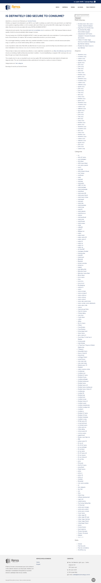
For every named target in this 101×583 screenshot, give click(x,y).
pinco (79, 461)
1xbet (79, 177)
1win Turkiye (81, 173)
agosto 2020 (81, 142)
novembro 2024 (82, 56)
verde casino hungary (83, 507)
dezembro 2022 (82, 102)
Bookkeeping (81, 285)
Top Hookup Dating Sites (84, 503)
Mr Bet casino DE (82, 421)
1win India (80, 169)
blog (79, 279)
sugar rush (80, 499)
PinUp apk (80, 463)
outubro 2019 (81, 148)
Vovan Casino (81, 513)
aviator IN (80, 241)
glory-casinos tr (82, 335)
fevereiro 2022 (81, 122)
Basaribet (80, 261)
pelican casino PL (82, 441)
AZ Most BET (81, 249)
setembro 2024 (82, 60)
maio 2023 (80, 92)
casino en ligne (82, 291)
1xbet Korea (81, 207)
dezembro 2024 (82, 54)
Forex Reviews (81, 329)
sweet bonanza (82, 501)
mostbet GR (81, 393)
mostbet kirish (81, 397)
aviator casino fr (82, 239)
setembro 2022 (82, 108)
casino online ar (82, 297)
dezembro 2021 (82, 126)
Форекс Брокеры (82, 531)
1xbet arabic (81, 183)
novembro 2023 (82, 80)
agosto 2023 (81, 86)
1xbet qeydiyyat (82, 217)
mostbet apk (81, 371)
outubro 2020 (81, 138)
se (78, 485)
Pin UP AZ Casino (82, 445)
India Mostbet (81, 343)
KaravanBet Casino (82, 351)
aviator (79, 233)
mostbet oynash (82, 403)
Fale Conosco (90, 7)
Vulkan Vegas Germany (84, 519)
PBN (79, 439)
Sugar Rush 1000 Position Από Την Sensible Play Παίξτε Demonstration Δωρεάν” (85, 29)
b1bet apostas (81, 253)
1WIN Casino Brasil (82, 163)
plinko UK (80, 475)
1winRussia (80, 175)
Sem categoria (19, 63)
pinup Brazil (81, 467)
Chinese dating (82, 313)
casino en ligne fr (82, 293)
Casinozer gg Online (83, 309)
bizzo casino (81, 277)
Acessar (80, 544)
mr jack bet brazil (82, 423)
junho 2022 (81, 114)
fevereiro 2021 (81, 134)
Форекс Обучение (83, 533)
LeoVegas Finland (82, 357)
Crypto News (81, 317)
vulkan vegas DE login (83, 517)
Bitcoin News (81, 275)
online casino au (82, 427)
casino (79, 289)
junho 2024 (81, 66)
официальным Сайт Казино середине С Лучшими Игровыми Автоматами (86, 35)
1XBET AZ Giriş (82, 185)
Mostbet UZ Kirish (82, 415)
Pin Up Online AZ (82, 457)
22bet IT (80, 229)
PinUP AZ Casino (82, 465)
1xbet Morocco (82, 213)
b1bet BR (80, 255)
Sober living (81, 495)
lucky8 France (81, 359)
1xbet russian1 (81, 223)
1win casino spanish (83, 165)
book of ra (80, 281)
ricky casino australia (83, 483)
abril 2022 (80, 118)
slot (79, 491)
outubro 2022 (81, 106)
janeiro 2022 (81, 124)
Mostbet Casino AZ (83, 385)
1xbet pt (80, 215)
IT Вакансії (80, 349)
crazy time (80, 315)
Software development (84, 497)
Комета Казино (82, 527)
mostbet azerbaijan (83, 379)
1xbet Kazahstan (82, 205)
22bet (79, 225)
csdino (79, 319)
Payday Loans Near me (84, 437)
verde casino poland (83, 509)
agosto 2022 (81, 110)
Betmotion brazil (82, 271)
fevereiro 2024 (81, 74)
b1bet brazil (81, 257)
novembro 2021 (82, 128)
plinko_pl (80, 477)
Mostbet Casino (82, 383)
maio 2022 (80, 116)
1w (78, 155)
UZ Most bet (81, 505)
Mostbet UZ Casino (83, 413)
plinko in (80, 473)
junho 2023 (81, 90)
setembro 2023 (82, 84)
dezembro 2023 (82, 78)
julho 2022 (80, 112)
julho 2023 (80, 88)
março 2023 (81, 96)
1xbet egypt (81, 199)
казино (80, 525)
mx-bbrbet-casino (82, 425)
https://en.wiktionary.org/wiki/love (62, 51)
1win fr (79, 167)
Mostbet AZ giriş (82, 377)
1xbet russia (81, 219)
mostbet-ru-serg (82, 419)
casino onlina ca (82, 295)
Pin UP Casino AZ (82, 453)
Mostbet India (81, 395)
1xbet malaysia (81, 211)
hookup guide (81, 341)
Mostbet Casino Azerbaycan (85, 387)
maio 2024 (80, 68)
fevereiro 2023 (81, 98)
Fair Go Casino (81, 323)
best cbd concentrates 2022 (36, 30)
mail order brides (82, 363)
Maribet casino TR (82, 365)
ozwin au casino (82, 433)
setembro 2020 (82, 140)
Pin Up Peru (81, 459)
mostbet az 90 (81, 373)
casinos (80, 307)
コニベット (80, 537)
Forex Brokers (81, 327)
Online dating (81, 429)
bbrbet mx (80, 265)
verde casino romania (83, 511)
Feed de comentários (83, 548)
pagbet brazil (81, 435)
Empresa (65, 7)
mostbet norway (82, 399)
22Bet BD (80, 227)
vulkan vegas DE (82, 515)
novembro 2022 (82, 104)
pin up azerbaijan (82, 447)
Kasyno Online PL (82, 353)
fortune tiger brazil (82, 331)
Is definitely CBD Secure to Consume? (35, 16)
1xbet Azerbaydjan (82, 189)
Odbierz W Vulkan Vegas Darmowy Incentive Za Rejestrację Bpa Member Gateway (86, 41)
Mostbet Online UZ (83, 401)
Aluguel (80, 7)
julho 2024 (80, 64)
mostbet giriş (81, 391)
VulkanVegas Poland (83, 523)
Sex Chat (80, 489)
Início (57, 7)
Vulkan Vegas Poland (83, 521)
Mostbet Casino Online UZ (84, 389)
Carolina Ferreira (32, 21)
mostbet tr (80, 409)
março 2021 (81, 132)
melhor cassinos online (84, 369)
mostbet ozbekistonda (83, 405)
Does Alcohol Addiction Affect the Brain (34, 47)
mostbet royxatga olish (84, 407)
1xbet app (80, 181)
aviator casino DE (82, 237)
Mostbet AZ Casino (83, 375)
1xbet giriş (80, 201)
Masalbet (80, 367)
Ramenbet (80, 481)
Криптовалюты (82, 529)
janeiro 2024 (81, 76)
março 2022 (81, 120)
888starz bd (81, 231)
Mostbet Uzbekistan (83, 417)
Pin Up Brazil (81, 449)
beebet (80, 267)
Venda (73, 7)
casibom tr (80, 287)
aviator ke (80, 243)
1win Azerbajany (82, 159)
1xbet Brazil (81, 191)
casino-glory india (82, 305)
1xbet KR (80, 209)
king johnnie (81, 355)
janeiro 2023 (81, 100)
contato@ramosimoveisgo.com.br (81, 574)
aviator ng (80, 247)
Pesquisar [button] (77, 18)
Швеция (80, 535)
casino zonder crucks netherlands (86, 303)
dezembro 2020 (82, 136)
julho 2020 (80, 144)
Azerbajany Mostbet (83, 251)
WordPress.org (82, 550)
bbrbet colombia (82, 263)
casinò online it (82, 299)
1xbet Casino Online (83, 197)
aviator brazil (81, 235)
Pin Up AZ (80, 443)
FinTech (80, 325)
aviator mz (80, 245)
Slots (79, 493)
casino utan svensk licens (84, 301)
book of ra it (81, 283)
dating (79, 321)
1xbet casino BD (82, 193)
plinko (79, 471)
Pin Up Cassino (82, 455)
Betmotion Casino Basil (84, 273)
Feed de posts (81, 546)
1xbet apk (80, 179)
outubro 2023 (81, 82)
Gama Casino (81, 333)
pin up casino (81, 451)
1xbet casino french (83, 195)
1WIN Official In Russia (83, 171)
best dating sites (82, 269)
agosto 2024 (81, 62)
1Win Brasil (80, 161)
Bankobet (80, 259)
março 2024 (81, 72)
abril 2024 (80, 70)
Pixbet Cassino (81, 469)
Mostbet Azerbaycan (83, 381)
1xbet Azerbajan (82, 187)
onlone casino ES (82, 431)
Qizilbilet (80, 479)
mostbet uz (81, 411)
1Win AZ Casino (82, 157)
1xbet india (80, 203)
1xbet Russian (81, 221)
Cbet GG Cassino (82, 311)
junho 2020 (81, 146)
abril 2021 (80, 130)
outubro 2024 (81, 58)
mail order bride (82, 361)
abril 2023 (80, 94)
